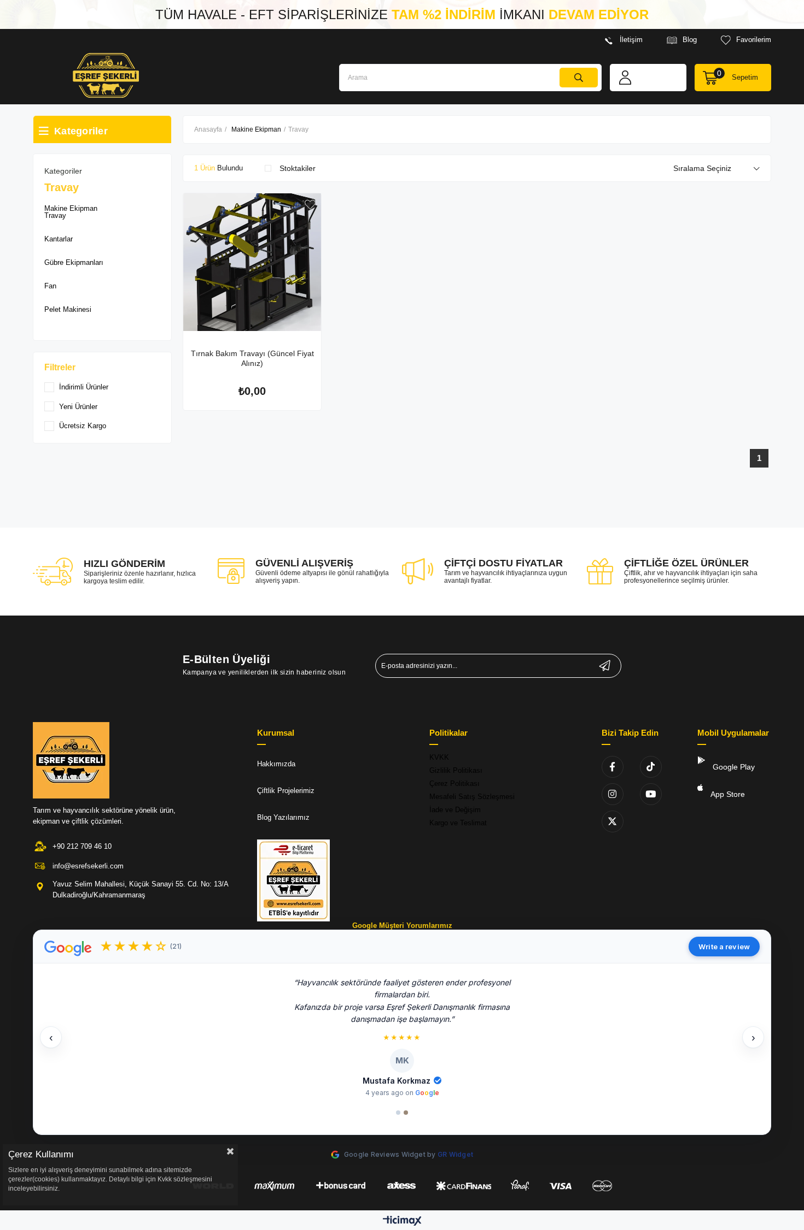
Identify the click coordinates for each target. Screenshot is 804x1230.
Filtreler (59, 367)
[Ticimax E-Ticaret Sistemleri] (402, 1221)
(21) (176, 946)
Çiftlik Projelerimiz (285, 791)
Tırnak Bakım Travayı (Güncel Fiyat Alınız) (252, 358)
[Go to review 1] (398, 1112)
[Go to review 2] (406, 1112)
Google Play (732, 766)
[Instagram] (613, 794)
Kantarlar (58, 239)
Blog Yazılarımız (283, 817)
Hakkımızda (276, 764)
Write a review (724, 946)
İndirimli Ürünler (83, 387)
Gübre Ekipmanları (73, 262)
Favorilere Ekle (310, 204)
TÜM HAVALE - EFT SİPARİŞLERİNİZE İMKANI (402, 14)
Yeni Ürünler (78, 406)
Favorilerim (753, 40)
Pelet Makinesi (67, 309)
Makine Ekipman (70, 208)
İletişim (631, 40)
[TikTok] (651, 767)
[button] (402, 1036)
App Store (727, 794)
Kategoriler (63, 171)
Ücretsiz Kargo (82, 425)
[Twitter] (613, 821)
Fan (50, 285)
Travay (55, 215)
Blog (690, 40)
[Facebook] (613, 767)
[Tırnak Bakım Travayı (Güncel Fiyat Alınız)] (252, 262)
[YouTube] (651, 794)
